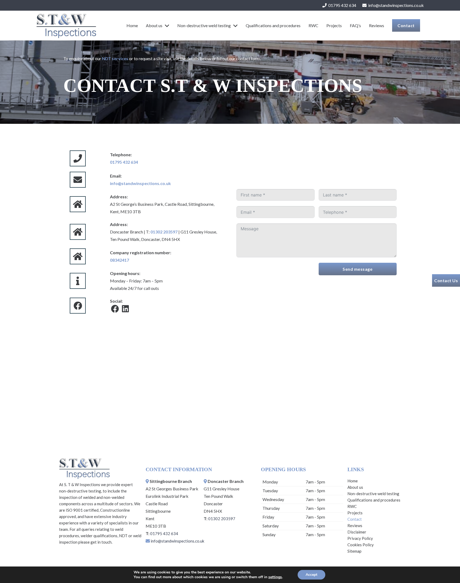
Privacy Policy (360, 538)
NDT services (115, 58)
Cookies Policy (360, 544)
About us (355, 487)
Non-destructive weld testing (373, 493)
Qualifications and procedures (373, 500)
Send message (357, 269)
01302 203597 (164, 231)
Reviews (354, 525)
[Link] (66, 25)
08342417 (119, 259)
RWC (352, 506)
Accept (311, 574)
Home (352, 480)
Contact (354, 519)
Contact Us (446, 280)
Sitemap (354, 551)
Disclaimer (356, 531)
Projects (355, 512)
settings (275, 577)
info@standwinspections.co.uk (140, 183)
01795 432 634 (124, 162)
